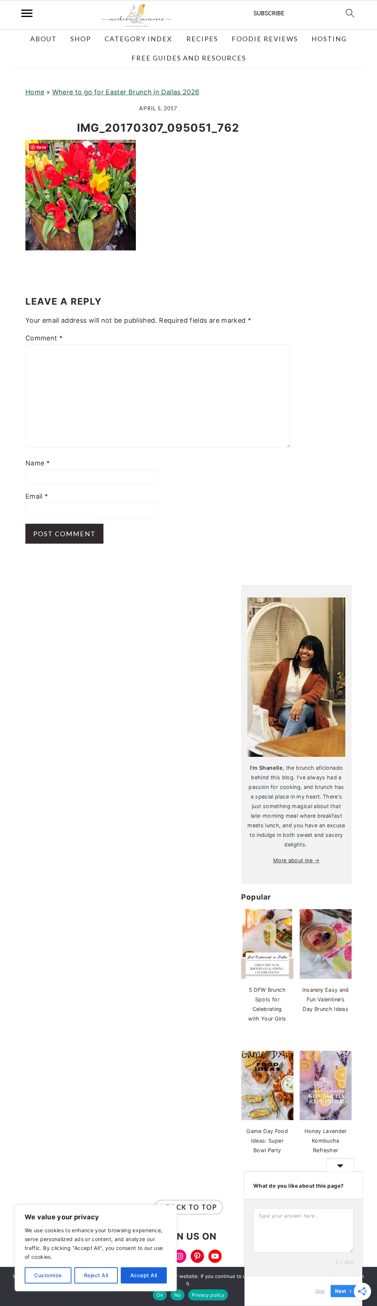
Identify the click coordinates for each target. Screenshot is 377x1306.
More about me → (296, 860)
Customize (48, 1275)
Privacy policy (208, 1295)
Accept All (143, 1275)
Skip (320, 1291)
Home (34, 92)
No (177, 1295)
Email (36, 496)
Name (37, 463)
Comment (44, 338)
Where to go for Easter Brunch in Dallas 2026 (126, 92)
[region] (96, 1248)
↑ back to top (188, 1207)
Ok (159, 1295)
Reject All (96, 1275)
